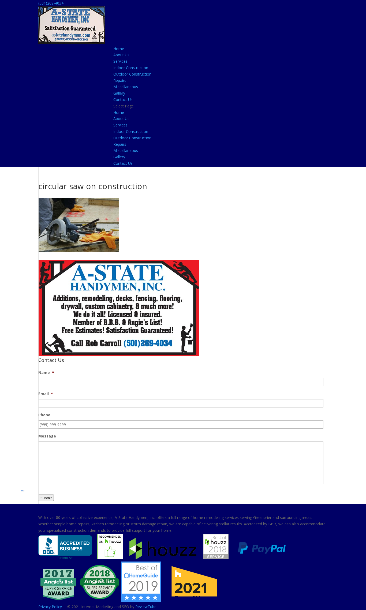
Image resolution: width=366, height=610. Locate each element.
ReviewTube (145, 606)
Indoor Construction (130, 67)
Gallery (119, 93)
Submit (46, 497)
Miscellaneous (125, 86)
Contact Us (123, 99)
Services (120, 61)
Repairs (119, 80)
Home (118, 48)
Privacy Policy (50, 606)
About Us (121, 54)
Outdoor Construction (132, 74)
